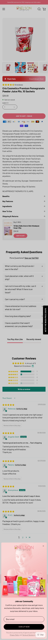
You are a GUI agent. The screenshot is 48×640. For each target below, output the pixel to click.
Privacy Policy (14, 635)
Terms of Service (28, 635)
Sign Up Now (24, 627)
